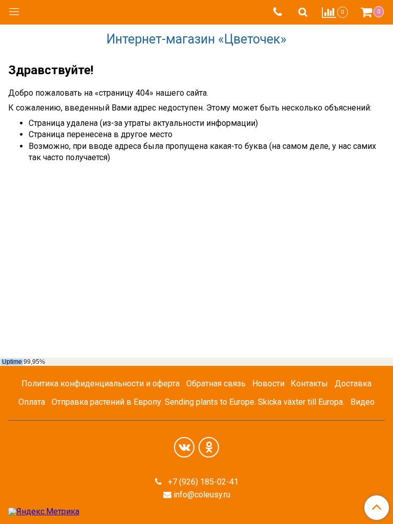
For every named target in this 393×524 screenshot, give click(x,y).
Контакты (309, 383)
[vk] (184, 447)
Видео (363, 402)
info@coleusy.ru (201, 494)
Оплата (31, 402)
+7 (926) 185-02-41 (202, 482)
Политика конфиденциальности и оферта (100, 383)
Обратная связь (216, 383)
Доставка (353, 383)
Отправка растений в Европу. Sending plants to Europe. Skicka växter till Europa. (198, 402)
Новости (268, 383)
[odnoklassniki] (209, 447)
